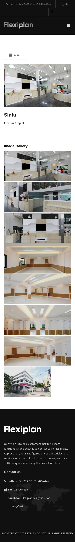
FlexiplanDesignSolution (36, 498)
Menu (17, 55)
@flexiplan (21, 506)
